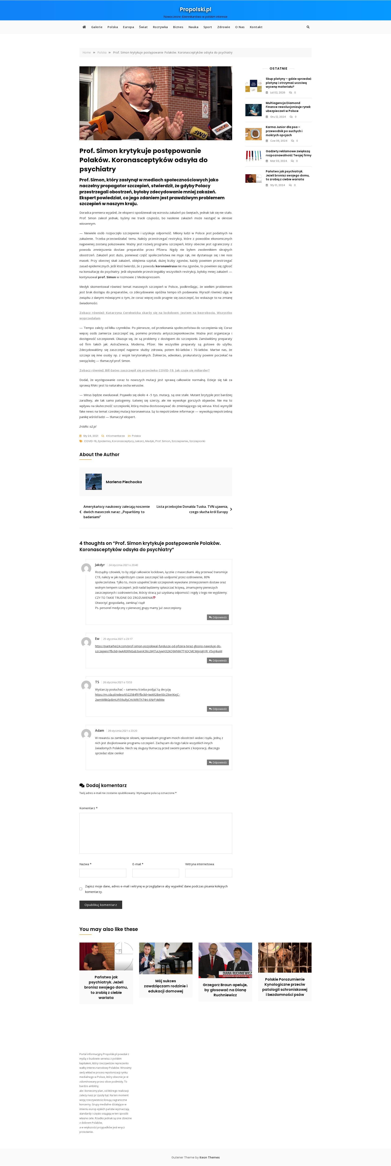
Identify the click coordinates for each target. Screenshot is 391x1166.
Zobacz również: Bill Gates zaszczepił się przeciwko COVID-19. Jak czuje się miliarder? (144, 370)
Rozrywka (160, 27)
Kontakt (256, 27)
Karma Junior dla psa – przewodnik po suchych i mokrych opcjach (284, 131)
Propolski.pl (195, 9)
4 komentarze (115, 436)
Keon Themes (210, 1157)
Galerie (97, 27)
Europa (128, 27)
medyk (149, 441)
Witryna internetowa (199, 864)
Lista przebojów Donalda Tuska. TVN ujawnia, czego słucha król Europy (192, 509)
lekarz (139, 441)
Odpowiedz (220, 617)
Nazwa (85, 864)
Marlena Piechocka (124, 481)
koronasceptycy (123, 441)
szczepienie (180, 441)
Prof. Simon (162, 441)
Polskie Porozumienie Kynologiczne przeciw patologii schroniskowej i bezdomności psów (284, 987)
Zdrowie (223, 27)
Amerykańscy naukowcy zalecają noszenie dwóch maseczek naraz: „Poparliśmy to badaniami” (116, 511)
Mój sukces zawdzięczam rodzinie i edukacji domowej (166, 986)
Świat (143, 27)
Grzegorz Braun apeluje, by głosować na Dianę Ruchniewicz (225, 989)
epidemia (104, 441)
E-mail (137, 864)
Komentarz (88, 808)
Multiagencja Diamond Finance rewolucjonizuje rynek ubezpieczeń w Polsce (288, 107)
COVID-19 (90, 441)
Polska (113, 27)
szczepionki (197, 441)
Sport (207, 27)
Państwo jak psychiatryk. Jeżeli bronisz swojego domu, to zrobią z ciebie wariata (288, 175)
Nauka (194, 27)
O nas (240, 27)
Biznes (178, 27)
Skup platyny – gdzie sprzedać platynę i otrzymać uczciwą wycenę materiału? (288, 83)
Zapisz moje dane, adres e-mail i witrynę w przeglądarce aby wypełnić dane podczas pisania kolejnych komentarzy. (156, 889)
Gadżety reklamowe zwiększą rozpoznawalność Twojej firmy (288, 153)
